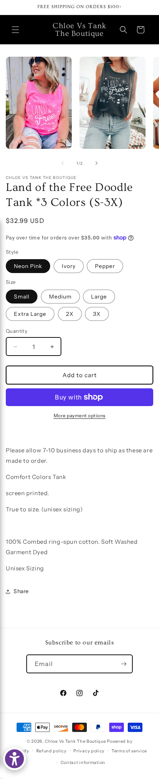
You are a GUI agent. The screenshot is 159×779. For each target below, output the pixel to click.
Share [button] (21, 591)
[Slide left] (62, 163)
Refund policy (51, 751)
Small (21, 296)
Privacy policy (89, 751)
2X (70, 313)
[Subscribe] (123, 663)
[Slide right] (96, 163)
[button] (15, 29)
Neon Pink (28, 266)
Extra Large (30, 313)
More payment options (80, 415)
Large (99, 296)
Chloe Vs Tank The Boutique (75, 741)
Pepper (105, 266)
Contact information (83, 762)
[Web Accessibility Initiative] (14, 758)
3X (97, 313)
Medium (60, 296)
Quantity (16, 331)
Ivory (69, 266)
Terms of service (129, 751)
